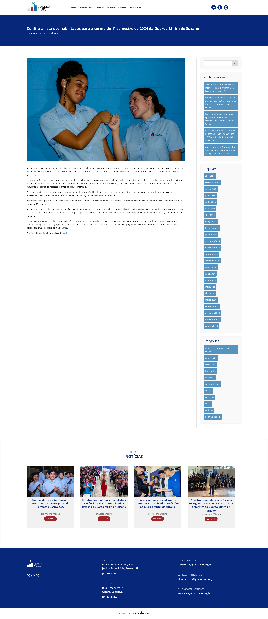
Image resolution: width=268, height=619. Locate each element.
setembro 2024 (212, 260)
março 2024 (210, 299)
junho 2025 (210, 202)
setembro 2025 (212, 182)
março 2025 (210, 221)
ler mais (50, 518)
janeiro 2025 (211, 234)
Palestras (209, 397)
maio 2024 (210, 287)
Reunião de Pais (212, 416)
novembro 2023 (212, 319)
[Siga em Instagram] (225, 7)
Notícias (122, 7)
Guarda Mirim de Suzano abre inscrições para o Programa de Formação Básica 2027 (219, 87)
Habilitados (53, 33)
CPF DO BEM (135, 7)
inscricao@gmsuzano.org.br (194, 593)
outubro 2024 (211, 254)
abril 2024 (210, 293)
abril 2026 (210, 176)
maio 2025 (210, 208)
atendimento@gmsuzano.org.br (197, 579)
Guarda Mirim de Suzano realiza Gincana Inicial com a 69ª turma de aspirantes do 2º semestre (220, 150)
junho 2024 (210, 280)
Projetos (209, 410)
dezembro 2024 (212, 241)
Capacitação (210, 358)
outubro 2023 (211, 326)
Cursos (98, 7)
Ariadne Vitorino (38, 33)
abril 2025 (210, 215)
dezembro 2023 (212, 313)
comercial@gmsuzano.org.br (195, 564)
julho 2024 (210, 273)
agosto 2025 (210, 189)
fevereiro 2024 (212, 306)
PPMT (207, 403)
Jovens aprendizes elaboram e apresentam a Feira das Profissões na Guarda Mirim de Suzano (219, 119)
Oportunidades (212, 384)
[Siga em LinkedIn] (213, 7)
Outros (208, 390)
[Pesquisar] (235, 63)
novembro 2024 (212, 247)
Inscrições (210, 377)
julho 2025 (210, 195)
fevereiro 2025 (212, 228)
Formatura (210, 364)
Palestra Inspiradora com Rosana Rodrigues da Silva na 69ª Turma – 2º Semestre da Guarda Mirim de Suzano (220, 135)
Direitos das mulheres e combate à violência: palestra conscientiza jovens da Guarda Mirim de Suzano (220, 102)
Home (73, 7)
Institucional (85, 7)
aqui (65, 233)
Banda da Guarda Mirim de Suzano (218, 350)
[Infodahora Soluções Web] (142, 613)
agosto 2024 (210, 267)
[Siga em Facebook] (219, 7)
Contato (111, 7)
